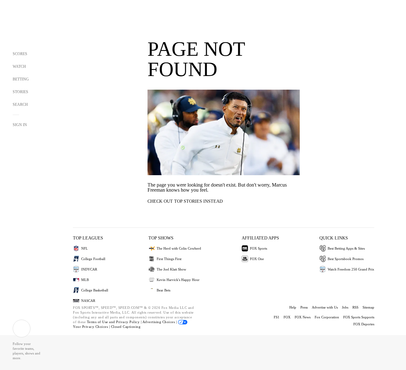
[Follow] (21, 328)
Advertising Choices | (160, 322)
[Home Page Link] (24, 26)
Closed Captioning (126, 327)
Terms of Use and (101, 322)
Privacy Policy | (129, 322)
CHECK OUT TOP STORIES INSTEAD (185, 201)
